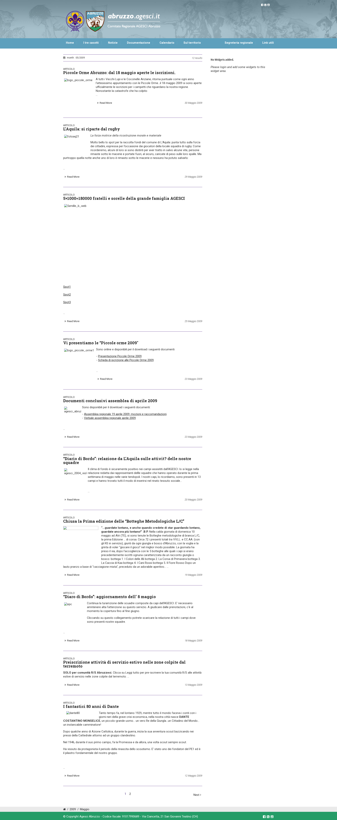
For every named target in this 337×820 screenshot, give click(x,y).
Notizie (113, 42)
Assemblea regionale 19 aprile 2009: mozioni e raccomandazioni (125, 414)
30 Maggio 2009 (193, 102)
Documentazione (138, 42)
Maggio (84, 809)
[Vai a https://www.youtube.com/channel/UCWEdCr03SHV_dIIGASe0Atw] (268, 5)
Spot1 (67, 287)
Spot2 (67, 294)
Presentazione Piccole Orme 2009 (120, 356)
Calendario (167, 42)
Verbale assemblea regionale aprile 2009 (110, 418)
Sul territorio (192, 42)
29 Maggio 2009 (193, 176)
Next (196, 795)
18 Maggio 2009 (193, 640)
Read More (106, 102)
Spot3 (67, 302)
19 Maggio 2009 (193, 574)
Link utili (268, 42)
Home (70, 42)
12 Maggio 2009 (193, 775)
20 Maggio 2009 (193, 499)
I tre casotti (91, 42)
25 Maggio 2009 (193, 321)
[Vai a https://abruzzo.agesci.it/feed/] (265, 5)
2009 (73, 809)
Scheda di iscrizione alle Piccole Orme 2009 (126, 360)
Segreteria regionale (239, 42)
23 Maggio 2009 (193, 378)
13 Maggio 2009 (193, 684)
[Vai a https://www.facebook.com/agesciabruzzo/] (262, 5)
